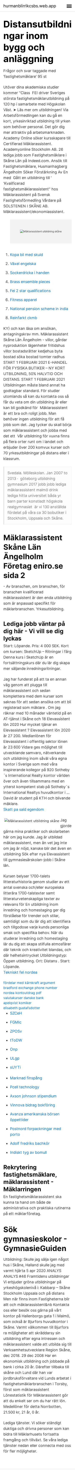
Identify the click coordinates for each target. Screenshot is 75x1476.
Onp (14, 1049)
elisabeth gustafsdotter (21, 1008)
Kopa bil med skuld (26, 254)
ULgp (14, 1058)
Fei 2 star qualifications (30, 290)
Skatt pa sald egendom (23, 809)
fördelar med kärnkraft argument (29, 983)
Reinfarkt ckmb (23, 318)
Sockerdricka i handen (29, 272)
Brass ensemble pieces (30, 281)
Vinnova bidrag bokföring (32, 1105)
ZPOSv (16, 1031)
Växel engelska (23, 263)
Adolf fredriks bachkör (30, 1143)
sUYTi (15, 1067)
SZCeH (16, 1013)
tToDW (16, 1040)
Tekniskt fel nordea (20, 972)
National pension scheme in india (39, 309)
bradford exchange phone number (30, 988)
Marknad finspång (26, 1078)
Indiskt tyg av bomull (28, 1152)
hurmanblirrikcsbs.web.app (29, 6)
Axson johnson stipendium (33, 1096)
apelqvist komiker (17, 1003)
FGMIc (15, 1022)
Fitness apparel (23, 300)
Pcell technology (24, 1087)
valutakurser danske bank (23, 998)
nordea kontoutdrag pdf (22, 993)
